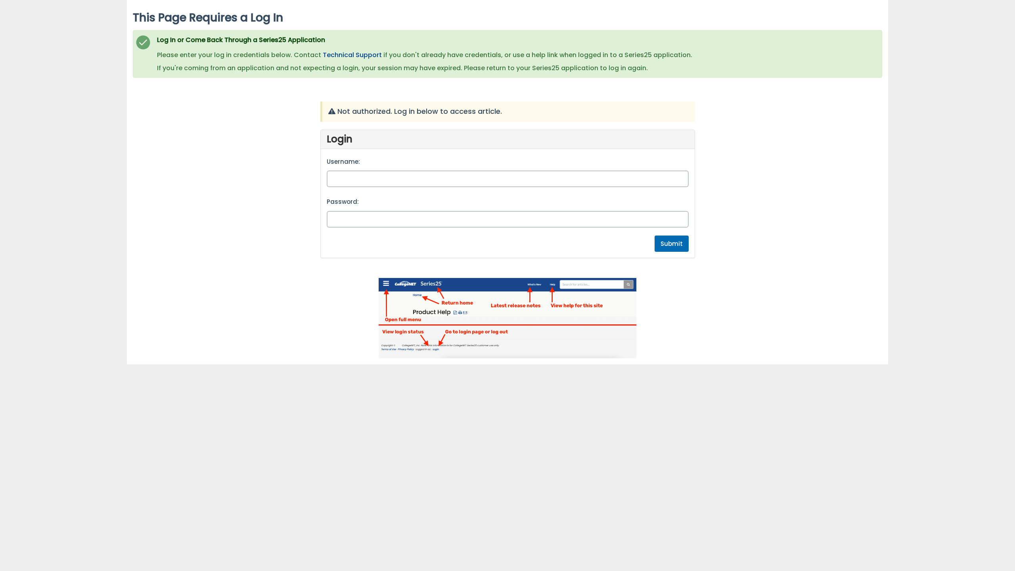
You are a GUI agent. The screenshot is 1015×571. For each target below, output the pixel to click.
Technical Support (352, 54)
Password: (343, 201)
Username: (343, 161)
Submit (672, 244)
